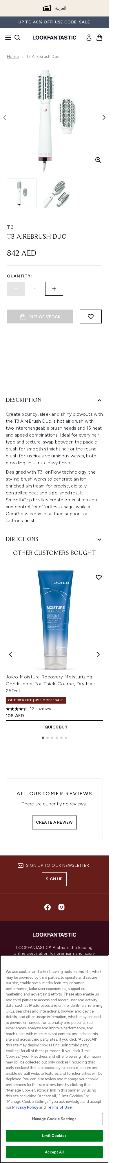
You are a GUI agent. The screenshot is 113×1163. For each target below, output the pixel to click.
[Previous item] (10, 654)
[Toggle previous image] (4, 117)
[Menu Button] (6, 37)
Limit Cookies (54, 1135)
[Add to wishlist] (91, 316)
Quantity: (19, 276)
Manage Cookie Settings (54, 1119)
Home (13, 56)
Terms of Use (59, 1107)
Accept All (54, 1152)
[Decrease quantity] (16, 289)
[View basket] (99, 37)
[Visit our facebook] (47, 907)
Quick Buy (56, 727)
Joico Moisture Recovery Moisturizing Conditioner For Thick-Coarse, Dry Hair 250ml (50, 683)
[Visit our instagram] (61, 907)
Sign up (54, 879)
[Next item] (98, 654)
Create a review (54, 822)
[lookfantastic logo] (54, 37)
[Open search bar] (17, 37)
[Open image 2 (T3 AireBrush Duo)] (57, 193)
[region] (54, 1059)
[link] (89, 37)
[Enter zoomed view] (98, 160)
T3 (10, 227)
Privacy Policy (25, 1107)
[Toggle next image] (104, 117)
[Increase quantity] (54, 289)
